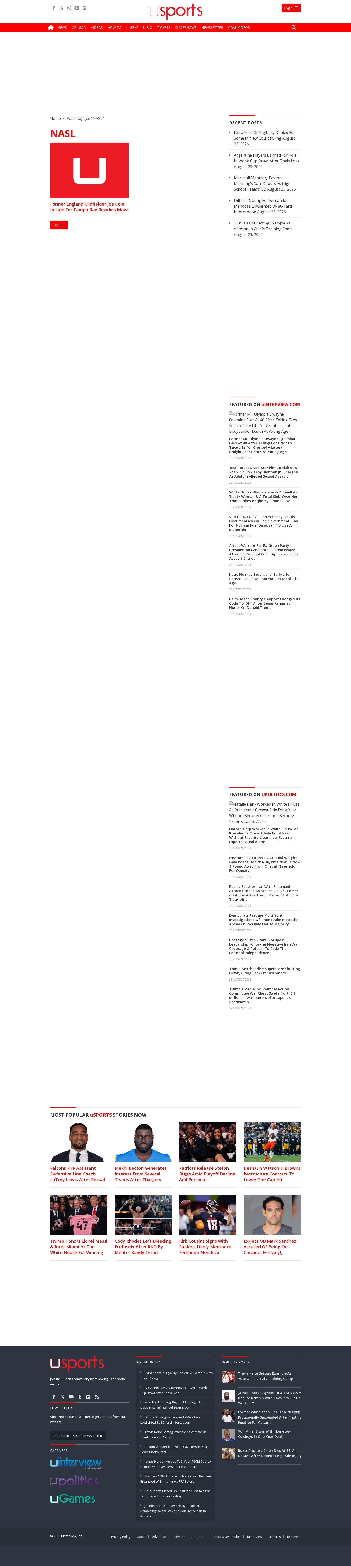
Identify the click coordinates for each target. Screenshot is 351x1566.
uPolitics (275, 1537)
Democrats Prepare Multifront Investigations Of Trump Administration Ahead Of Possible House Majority (264, 919)
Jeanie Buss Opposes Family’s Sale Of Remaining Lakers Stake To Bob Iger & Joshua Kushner (173, 1511)
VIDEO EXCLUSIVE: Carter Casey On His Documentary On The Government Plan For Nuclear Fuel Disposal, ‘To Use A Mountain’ (263, 523)
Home (55, 118)
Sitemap (178, 1537)
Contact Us (198, 1537)
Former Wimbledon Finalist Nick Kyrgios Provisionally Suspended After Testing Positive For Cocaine (271, 1417)
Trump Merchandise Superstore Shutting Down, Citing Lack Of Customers (264, 970)
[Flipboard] (84, 8)
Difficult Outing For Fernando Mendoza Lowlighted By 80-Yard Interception (263, 206)
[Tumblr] (80, 1396)
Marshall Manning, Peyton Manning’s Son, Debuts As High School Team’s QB (262, 183)
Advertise (159, 1537)
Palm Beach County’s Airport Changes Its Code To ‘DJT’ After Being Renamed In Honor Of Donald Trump (264, 603)
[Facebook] (54, 8)
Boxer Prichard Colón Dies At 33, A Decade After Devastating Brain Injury (270, 1453)
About (141, 1537)
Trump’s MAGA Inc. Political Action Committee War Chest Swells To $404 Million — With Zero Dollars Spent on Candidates (262, 995)
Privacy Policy (121, 1537)
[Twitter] (61, 8)
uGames (293, 1537)
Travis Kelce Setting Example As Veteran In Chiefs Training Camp (265, 1376)
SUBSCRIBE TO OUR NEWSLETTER (78, 1436)
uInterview (254, 1537)
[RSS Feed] (97, 1396)
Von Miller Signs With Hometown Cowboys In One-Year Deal (265, 1434)
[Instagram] (69, 8)
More (59, 225)
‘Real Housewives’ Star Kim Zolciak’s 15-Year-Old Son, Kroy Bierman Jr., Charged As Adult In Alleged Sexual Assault (263, 471)
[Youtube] (77, 8)
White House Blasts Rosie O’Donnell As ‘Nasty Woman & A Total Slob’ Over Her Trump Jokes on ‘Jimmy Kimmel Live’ (263, 496)
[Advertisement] (175, 77)
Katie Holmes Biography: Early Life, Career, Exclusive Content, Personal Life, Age (264, 578)
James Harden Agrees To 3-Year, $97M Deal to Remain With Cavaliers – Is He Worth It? (270, 1397)
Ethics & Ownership (227, 1537)
